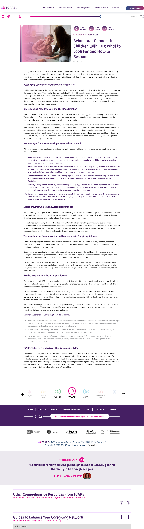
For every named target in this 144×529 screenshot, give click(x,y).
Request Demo (135, 8)
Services (54, 409)
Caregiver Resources (71, 409)
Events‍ (87, 409)
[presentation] (22, 394)
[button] (48, 7)
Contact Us (100, 409)
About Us (42, 409)
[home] (9, 7)
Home (30, 409)
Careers (112, 409)
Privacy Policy (93, 445)
